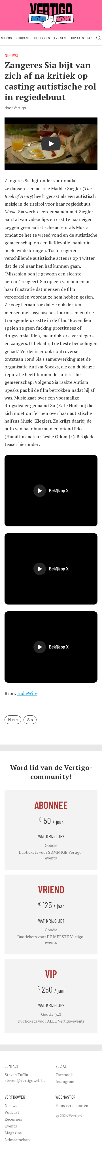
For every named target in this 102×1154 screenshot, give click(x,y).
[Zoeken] (98, 38)
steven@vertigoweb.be (25, 1080)
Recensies (42, 37)
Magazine (13, 1132)
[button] (51, 490)
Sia (30, 719)
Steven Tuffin (16, 1074)
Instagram (65, 1081)
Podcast (23, 37)
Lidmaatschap (80, 37)
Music (13, 719)
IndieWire (27, 693)
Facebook (64, 1074)
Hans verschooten (72, 1105)
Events (60, 37)
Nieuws (6, 37)
